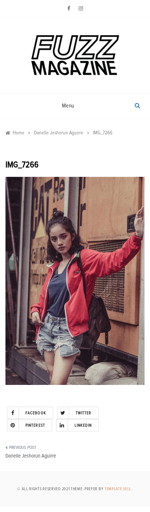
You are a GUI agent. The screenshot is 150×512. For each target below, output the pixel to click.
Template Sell (117, 489)
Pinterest (35, 425)
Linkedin (83, 425)
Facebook (35, 413)
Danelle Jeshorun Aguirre (30, 456)
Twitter (84, 413)
